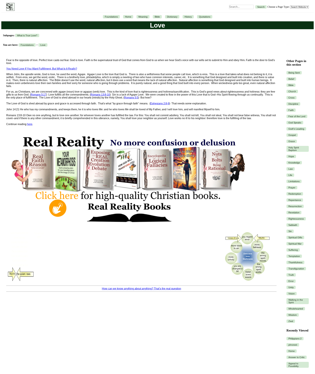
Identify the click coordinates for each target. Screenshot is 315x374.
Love (42, 45)
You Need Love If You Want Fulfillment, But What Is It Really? (41, 68)
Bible (157, 16)
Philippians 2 (295, 338)
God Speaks (294, 122)
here (29, 124)
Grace (291, 141)
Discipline (293, 104)
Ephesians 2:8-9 (159, 103)
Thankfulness (295, 262)
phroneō (292, 344)
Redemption (294, 193)
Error (291, 281)
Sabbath (292, 225)
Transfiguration (296, 268)
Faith (291, 110)
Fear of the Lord (296, 116)
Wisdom (292, 315)
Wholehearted (295, 308)
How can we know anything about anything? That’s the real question (141, 288)
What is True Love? (27, 35)
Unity (291, 287)
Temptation (294, 256)
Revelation (293, 212)
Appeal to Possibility (293, 364)
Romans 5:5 (131, 97)
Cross (291, 97)
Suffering (293, 250)
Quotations (204, 16)
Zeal (290, 321)
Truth (291, 275)
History (188, 16)
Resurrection (295, 206)
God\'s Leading (296, 129)
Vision (291, 293)
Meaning (142, 16)
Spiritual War (295, 243)
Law (290, 169)
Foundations (111, 16)
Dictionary (172, 16)
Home (128, 16)
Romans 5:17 (38, 94)
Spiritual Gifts (295, 237)
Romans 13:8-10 (100, 94)
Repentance (294, 200)
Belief (291, 79)
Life (290, 175)
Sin (290, 231)
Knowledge (294, 162)
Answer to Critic (296, 357)
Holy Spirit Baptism (293, 148)
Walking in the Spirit (295, 301)
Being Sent (294, 72)
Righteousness (296, 218)
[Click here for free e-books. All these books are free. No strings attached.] (128, 227)
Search (261, 7)
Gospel (292, 135)
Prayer (291, 187)
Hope (291, 156)
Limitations (294, 181)
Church (292, 91)
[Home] (10, 7)
